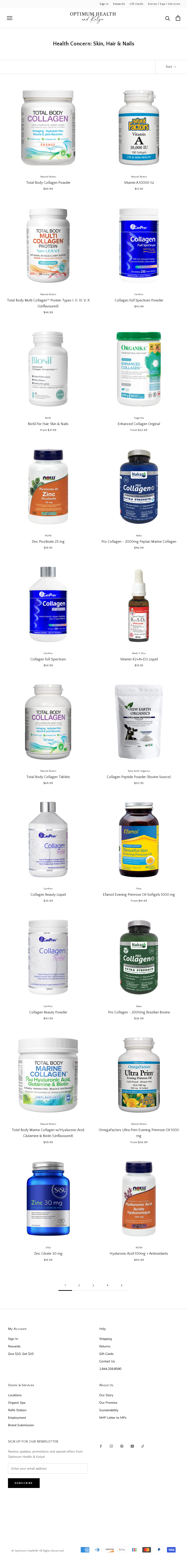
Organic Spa (16, 1403)
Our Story (106, 1395)
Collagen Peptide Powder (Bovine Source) (139, 777)
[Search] (167, 18)
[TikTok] (142, 1446)
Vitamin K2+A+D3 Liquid (139, 659)
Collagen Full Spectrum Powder (139, 300)
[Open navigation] (9, 18)
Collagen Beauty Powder (48, 1012)
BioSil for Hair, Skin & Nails (48, 424)
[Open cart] (178, 18)
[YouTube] (132, 1446)
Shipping (105, 1339)
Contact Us (107, 1361)
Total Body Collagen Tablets (48, 777)
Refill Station (17, 1410)
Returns (104, 1346)
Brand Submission (21, 1425)
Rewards (119, 3)
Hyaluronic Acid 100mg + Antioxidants (139, 1254)
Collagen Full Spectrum (48, 659)
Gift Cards (136, 3)
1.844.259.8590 (110, 1369)
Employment (17, 1418)
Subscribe (24, 1483)
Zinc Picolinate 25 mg (48, 542)
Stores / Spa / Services (164, 3)
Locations (15, 1395)
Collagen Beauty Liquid (48, 895)
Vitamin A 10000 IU (139, 183)
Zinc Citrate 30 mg (48, 1254)
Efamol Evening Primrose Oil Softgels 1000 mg (139, 895)
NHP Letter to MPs (113, 1418)
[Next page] (121, 1286)
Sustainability (108, 1410)
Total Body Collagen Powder (48, 183)
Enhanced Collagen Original (139, 424)
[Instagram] (111, 1446)
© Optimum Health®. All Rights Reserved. (37, 1550)
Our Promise (108, 1403)
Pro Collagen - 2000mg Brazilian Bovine (139, 1012)
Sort (169, 67)
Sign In (104, 3)
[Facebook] (100, 1446)
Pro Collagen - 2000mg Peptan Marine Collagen (138, 542)
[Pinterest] (121, 1446)
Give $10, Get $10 (21, 1354)
